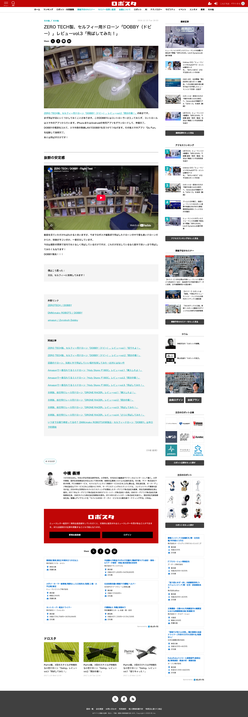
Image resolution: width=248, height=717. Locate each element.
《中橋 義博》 (151, 450)
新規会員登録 (75, 535)
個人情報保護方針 (136, 709)
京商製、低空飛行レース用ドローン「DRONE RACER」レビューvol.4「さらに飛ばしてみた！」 (96, 415)
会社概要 (99, 709)
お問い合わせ (111, 709)
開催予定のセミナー (86, 10)
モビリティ (170, 10)
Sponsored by (142, 626)
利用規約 (122, 709)
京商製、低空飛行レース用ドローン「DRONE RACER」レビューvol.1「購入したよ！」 (92, 392)
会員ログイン (176, 400)
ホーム (37, 10)
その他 (211, 10)
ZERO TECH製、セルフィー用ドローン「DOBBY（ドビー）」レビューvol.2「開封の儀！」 (90, 113)
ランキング (48, 10)
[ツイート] (53, 41)
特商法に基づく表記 (154, 709)
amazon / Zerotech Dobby (63, 320)
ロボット (138, 10)
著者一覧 (90, 709)
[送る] (64, 41)
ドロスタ (51, 461)
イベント (182, 10)
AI (146, 10)
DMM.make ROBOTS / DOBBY (65, 313)
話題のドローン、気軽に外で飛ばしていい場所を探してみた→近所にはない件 (86, 363)
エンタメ (193, 10)
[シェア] (58, 41)
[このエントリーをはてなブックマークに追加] (69, 41)
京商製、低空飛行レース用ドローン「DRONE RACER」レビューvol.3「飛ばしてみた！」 (93, 407)
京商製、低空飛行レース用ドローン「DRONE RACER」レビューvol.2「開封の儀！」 (91, 400)
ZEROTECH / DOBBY (60, 305)
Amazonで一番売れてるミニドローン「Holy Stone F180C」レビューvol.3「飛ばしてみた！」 (96, 385)
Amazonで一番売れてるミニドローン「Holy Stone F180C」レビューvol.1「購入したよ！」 (95, 370)
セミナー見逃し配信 (107, 10)
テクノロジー (156, 10)
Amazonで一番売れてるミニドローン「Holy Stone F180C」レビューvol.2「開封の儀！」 (94, 378)
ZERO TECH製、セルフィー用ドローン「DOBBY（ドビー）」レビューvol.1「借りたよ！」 (94, 348)
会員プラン (193, 400)
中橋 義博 (71, 473)
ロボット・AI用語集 (65, 10)
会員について (125, 10)
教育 (203, 10)
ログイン (127, 535)
